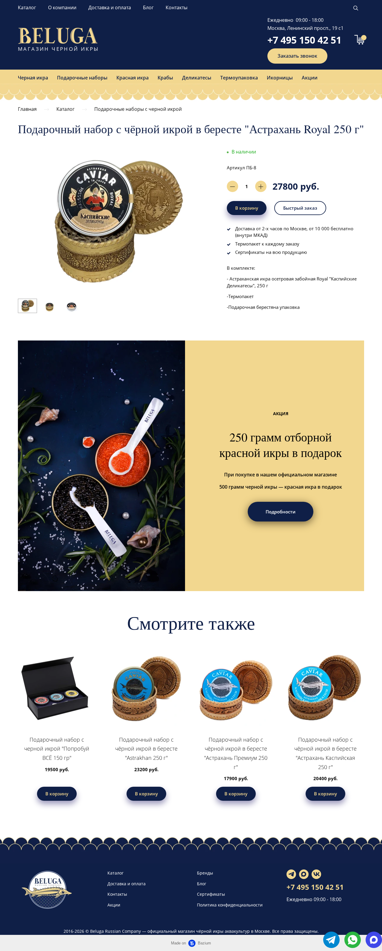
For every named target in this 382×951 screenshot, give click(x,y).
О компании (62, 7)
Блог (148, 7)
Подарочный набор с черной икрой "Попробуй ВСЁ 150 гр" (56, 748)
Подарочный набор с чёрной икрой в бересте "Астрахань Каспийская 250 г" (325, 753)
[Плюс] (261, 186)
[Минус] (232, 186)
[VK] (316, 874)
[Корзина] (359, 40)
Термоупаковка (239, 77)
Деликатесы (196, 77)
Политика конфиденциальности (230, 905)
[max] (374, 940)
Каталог (27, 7)
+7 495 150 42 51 (304, 39)
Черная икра (33, 77)
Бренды (205, 873)
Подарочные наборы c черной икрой (138, 109)
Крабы (165, 77)
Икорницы (280, 77)
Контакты (176, 7)
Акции (310, 77)
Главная (27, 109)
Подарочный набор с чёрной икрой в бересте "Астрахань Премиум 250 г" (235, 753)
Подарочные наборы (82, 77)
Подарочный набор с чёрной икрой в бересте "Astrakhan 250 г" (146, 748)
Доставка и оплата (109, 7)
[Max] (304, 874)
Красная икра (132, 77)
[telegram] (331, 940)
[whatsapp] (352, 940)
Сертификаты (211, 894)
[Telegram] (291, 874)
